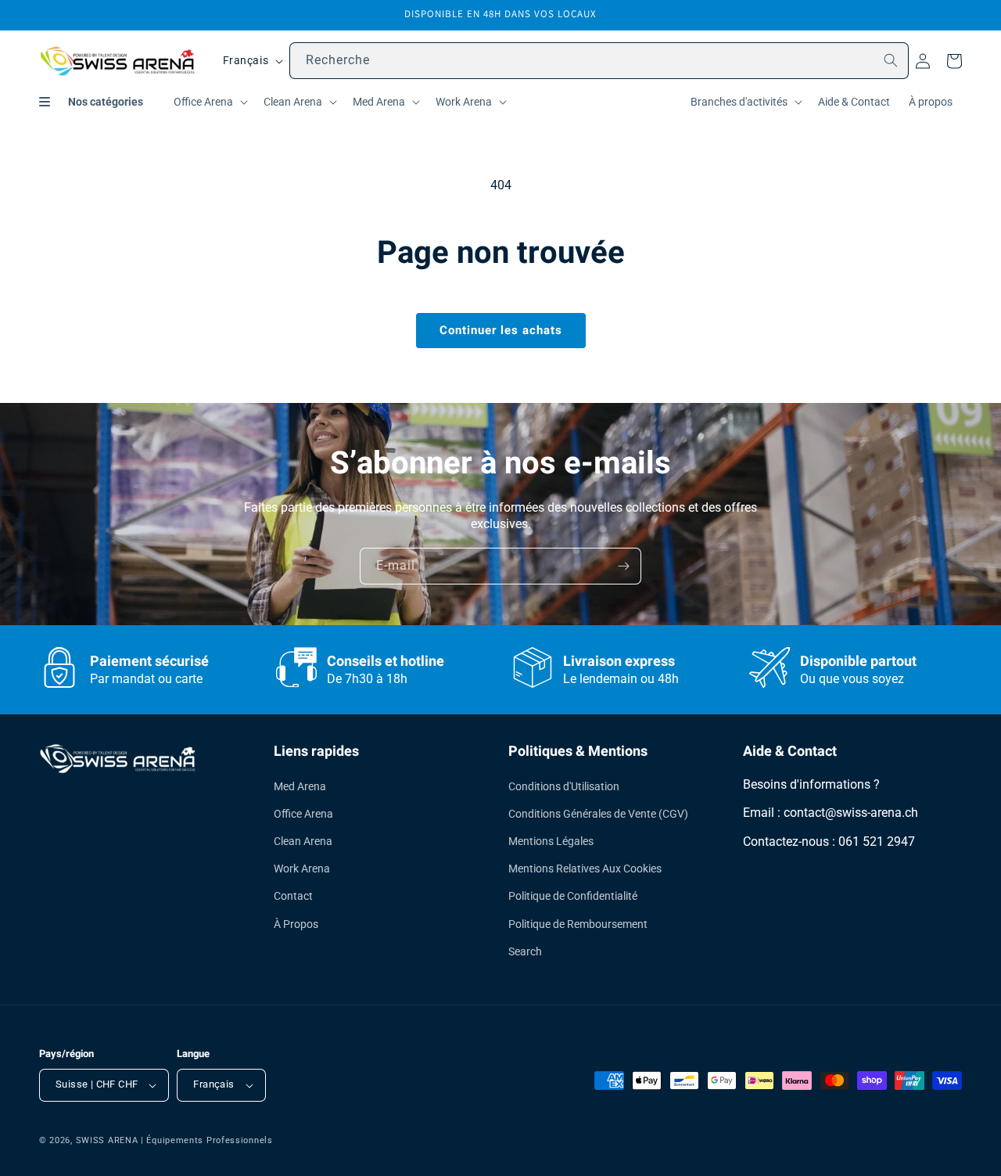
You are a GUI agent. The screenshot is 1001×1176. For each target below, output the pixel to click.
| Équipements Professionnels (207, 1140)
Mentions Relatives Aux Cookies (585, 868)
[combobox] (598, 60)
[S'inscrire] (623, 566)
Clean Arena (303, 841)
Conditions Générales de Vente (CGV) (598, 813)
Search (525, 951)
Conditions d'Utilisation (563, 786)
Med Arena (300, 786)
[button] (209, 101)
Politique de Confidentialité (572, 896)
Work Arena (302, 868)
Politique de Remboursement (578, 924)
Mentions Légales (551, 841)
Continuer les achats (501, 330)
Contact (293, 896)
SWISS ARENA (107, 1140)
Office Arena (303, 813)
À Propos (296, 924)
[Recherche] (891, 60)
